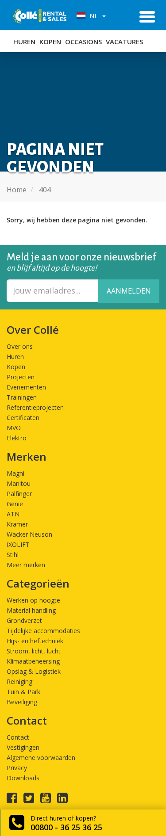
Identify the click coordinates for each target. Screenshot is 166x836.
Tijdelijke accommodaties (43, 630)
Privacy (17, 767)
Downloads (23, 778)
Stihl (13, 554)
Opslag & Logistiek (34, 671)
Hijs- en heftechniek (35, 641)
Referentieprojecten (35, 407)
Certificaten (23, 417)
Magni (15, 473)
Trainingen (22, 397)
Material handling (31, 610)
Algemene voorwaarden (41, 757)
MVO (14, 428)
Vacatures (124, 41)
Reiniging (19, 681)
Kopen (50, 41)
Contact (18, 737)
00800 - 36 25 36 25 (66, 827)
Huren (24, 41)
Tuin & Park (23, 691)
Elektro (17, 438)
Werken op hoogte (33, 600)
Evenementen (26, 387)
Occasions (83, 41)
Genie (15, 504)
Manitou (19, 483)
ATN (13, 514)
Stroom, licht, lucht (34, 651)
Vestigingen (23, 747)
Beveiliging (22, 702)
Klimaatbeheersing (33, 661)
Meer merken (26, 565)
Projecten (21, 377)
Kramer (17, 524)
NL (93, 15)
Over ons (20, 346)
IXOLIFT (18, 544)
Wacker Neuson (29, 534)
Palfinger (19, 493)
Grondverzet (24, 620)
